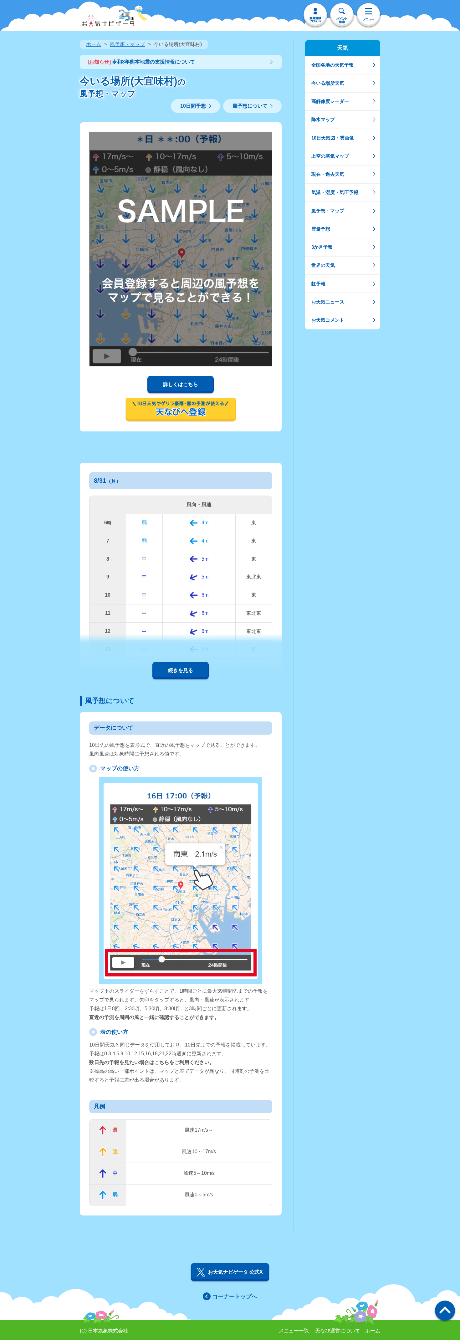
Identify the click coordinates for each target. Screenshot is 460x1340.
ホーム (93, 44)
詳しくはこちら (180, 384)
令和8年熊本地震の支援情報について (141, 61)
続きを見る (180, 670)
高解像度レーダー (330, 101)
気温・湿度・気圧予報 (334, 192)
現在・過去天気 (327, 174)
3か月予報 (322, 247)
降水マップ (323, 119)
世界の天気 (323, 265)
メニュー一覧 (294, 1330)
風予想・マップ (127, 44)
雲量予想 (320, 229)
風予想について (250, 106)
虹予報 (318, 283)
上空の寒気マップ (330, 156)
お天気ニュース (327, 301)
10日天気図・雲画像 (332, 137)
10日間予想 (193, 106)
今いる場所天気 (327, 83)
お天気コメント (327, 320)
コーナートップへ (234, 1296)
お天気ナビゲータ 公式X (235, 1272)
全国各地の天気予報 (332, 65)
